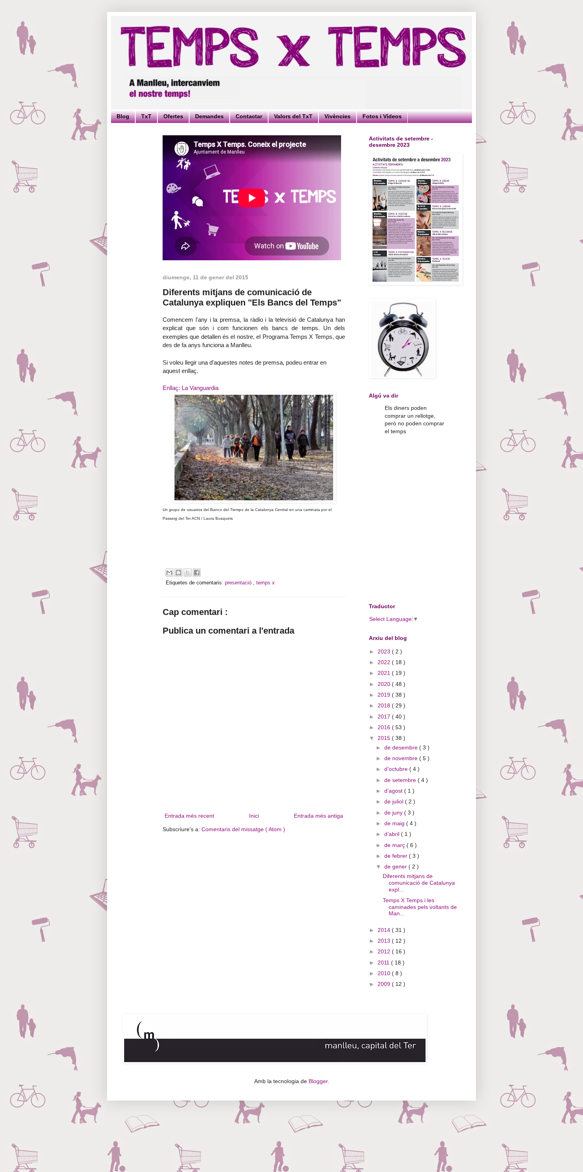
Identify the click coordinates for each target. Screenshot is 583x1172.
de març (395, 845)
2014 (385, 930)
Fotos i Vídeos (382, 116)
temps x (265, 583)
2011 (384, 962)
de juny (394, 812)
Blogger (318, 1081)
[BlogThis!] (178, 572)
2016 (385, 727)
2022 (385, 662)
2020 (385, 684)
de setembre (401, 780)
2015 (385, 738)
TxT (146, 116)
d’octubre (396, 769)
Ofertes (173, 116)
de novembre (401, 758)
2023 (385, 651)
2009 (385, 984)
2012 (385, 951)
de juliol (394, 801)
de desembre (401, 747)
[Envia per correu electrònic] (169, 572)
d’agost (394, 791)
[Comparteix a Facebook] (197, 572)
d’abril (392, 834)
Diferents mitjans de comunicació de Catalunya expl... (419, 883)
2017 (385, 716)
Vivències (337, 116)
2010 (385, 973)
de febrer (396, 856)
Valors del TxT (293, 116)
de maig (395, 823)
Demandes (209, 116)
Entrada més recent (189, 816)
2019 (385, 695)
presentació (239, 583)
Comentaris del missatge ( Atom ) (243, 829)
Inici (254, 816)
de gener (396, 866)
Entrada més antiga (318, 816)
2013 (385, 941)
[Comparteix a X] (188, 572)
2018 (385, 705)
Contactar (249, 116)
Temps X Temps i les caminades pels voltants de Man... (420, 907)
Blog (123, 116)
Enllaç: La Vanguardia (191, 387)
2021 (385, 673)
